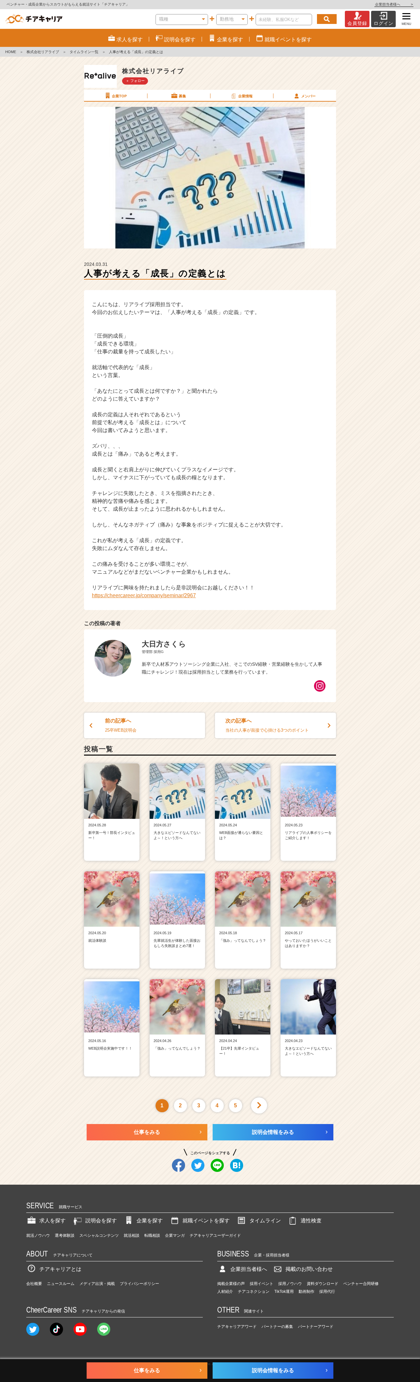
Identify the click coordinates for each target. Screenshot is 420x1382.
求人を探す (52, 1220)
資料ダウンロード (322, 1283)
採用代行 (327, 1291)
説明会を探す (101, 1220)
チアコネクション (253, 1291)
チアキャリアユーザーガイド (215, 1235)
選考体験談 (64, 1235)
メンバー (308, 96)
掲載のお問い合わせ (309, 1269)
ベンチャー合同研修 (361, 1283)
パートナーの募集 (277, 1326)
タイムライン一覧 (84, 52)
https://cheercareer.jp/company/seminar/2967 (144, 595)
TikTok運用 (284, 1291)
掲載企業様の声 (231, 1283)
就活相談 (131, 1235)
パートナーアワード (315, 1326)
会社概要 (34, 1283)
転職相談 (152, 1235)
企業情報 (245, 96)
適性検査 (311, 1220)
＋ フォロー (135, 81)
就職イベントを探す (206, 1220)
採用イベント (261, 1283)
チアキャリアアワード (237, 1326)
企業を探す (149, 1220)
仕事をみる (147, 1132)
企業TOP (119, 96)
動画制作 (306, 1291)
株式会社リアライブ (43, 52)
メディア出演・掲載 (97, 1283)
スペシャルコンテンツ (99, 1235)
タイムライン (265, 1220)
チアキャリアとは (60, 1269)
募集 (182, 96)
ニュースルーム (60, 1283)
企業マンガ (175, 1235)
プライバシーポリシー (139, 1283)
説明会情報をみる (273, 1132)
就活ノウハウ (38, 1235)
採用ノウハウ (290, 1283)
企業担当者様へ (394, 4)
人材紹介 (225, 1291)
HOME (10, 52)
